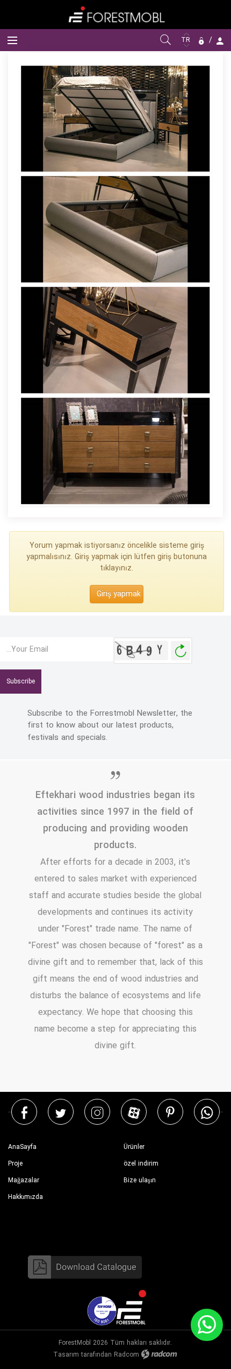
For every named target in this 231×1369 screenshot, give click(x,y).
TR (186, 40)
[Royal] (115, 451)
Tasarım (66, 1354)
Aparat (134, 1112)
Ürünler (134, 1147)
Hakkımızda (25, 1197)
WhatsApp (207, 1112)
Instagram (97, 1112)
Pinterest (170, 1112)
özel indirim (141, 1163)
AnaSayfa (22, 1147)
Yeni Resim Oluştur (180, 650)
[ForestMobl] (115, 14)
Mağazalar (23, 1180)
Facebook (24, 1112)
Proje (15, 1163)
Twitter (61, 1112)
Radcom (126, 1354)
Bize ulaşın (140, 1180)
